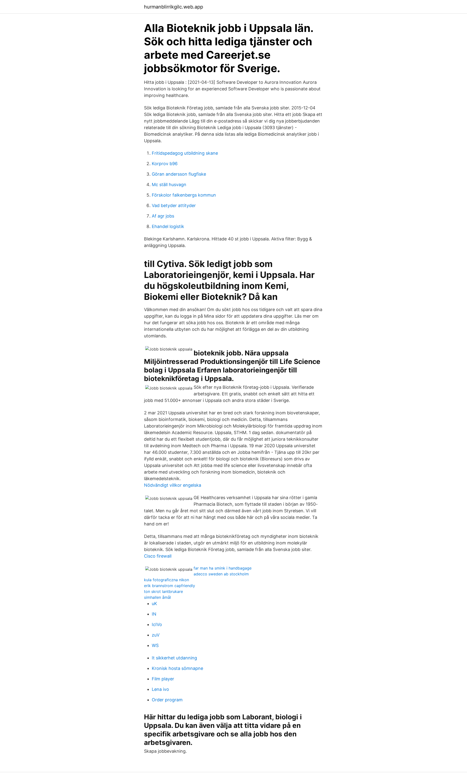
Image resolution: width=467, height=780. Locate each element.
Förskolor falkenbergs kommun (184, 195)
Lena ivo (160, 689)
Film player (163, 678)
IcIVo (157, 624)
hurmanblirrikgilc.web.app (173, 6)
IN (154, 614)
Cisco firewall (157, 556)
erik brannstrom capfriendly (169, 585)
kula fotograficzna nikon (166, 579)
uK (154, 603)
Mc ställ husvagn (169, 184)
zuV (156, 634)
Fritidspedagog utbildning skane (185, 153)
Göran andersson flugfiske (179, 174)
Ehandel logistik (168, 226)
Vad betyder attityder (174, 205)
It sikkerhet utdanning (174, 657)
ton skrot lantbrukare (163, 591)
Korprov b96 (165, 163)
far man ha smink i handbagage (222, 568)
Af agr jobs (163, 216)
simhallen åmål (157, 597)
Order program (167, 699)
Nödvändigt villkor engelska (172, 485)
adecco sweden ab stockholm (221, 573)
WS (155, 645)
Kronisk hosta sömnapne (177, 668)
